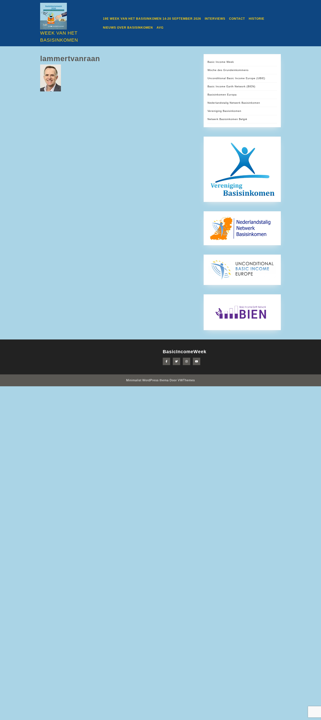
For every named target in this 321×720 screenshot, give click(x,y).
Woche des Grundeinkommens (228, 70)
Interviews (215, 18)
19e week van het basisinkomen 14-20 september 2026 (152, 18)
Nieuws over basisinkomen (128, 27)
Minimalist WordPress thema (147, 380)
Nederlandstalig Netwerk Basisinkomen (233, 102)
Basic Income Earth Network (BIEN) (231, 86)
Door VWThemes (182, 380)
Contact (237, 18)
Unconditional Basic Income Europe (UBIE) (236, 78)
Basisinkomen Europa (222, 94)
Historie (256, 18)
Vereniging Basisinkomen (224, 110)
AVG (160, 27)
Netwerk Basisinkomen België (227, 119)
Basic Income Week (220, 61)
